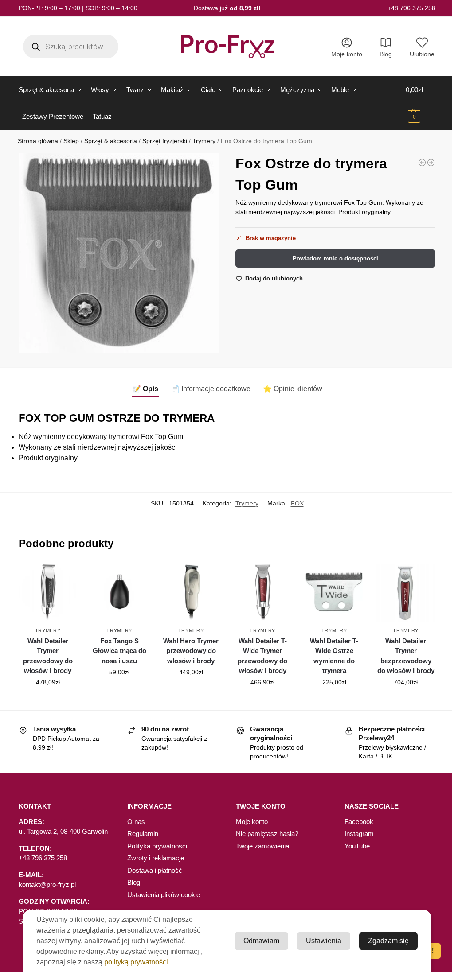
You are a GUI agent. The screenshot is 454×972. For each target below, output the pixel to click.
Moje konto (346, 54)
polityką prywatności (136, 962)
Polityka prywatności (157, 846)
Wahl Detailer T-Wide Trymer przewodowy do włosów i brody (262, 656)
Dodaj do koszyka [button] (48, 701)
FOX (297, 503)
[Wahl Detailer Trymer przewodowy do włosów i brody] (48, 593)
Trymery (203, 141)
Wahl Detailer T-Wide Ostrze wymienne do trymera (334, 656)
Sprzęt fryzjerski (164, 141)
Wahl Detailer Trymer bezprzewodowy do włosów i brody (405, 656)
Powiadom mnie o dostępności (335, 258)
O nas (136, 821)
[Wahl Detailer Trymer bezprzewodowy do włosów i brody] (405, 593)
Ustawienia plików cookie (163, 894)
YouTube (357, 846)
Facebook (358, 821)
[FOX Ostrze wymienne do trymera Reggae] (431, 162)
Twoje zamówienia (262, 846)
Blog (386, 54)
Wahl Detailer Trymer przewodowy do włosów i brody (48, 656)
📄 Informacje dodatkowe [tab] (210, 389)
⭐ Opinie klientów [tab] (292, 389)
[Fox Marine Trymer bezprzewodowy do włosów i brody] (422, 162)
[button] (420, 103)
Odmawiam (261, 941)
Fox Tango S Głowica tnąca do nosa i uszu (119, 651)
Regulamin (142, 833)
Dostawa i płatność (154, 870)
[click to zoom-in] (119, 253)
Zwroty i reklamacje (155, 858)
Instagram (359, 833)
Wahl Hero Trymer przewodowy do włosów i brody (191, 651)
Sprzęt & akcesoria (110, 141)
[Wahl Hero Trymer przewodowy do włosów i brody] (191, 593)
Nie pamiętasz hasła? (267, 833)
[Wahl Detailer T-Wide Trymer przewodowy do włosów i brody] (262, 593)
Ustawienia (323, 941)
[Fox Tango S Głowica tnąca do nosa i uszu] (119, 593)
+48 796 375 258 (411, 8)
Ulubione (422, 54)
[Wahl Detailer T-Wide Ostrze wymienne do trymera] (334, 593)
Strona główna (38, 141)
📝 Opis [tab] (145, 389)
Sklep (71, 141)
